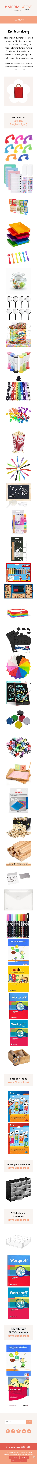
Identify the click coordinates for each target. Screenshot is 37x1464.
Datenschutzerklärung (19, 1461)
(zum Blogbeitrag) (18, 1082)
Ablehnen (24, 1458)
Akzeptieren (14, 1458)
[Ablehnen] (34, 1457)
